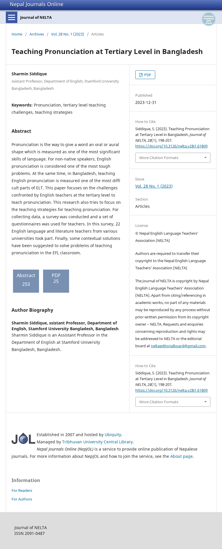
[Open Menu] (11, 17)
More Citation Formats (158, 157)
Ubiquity (113, 434)
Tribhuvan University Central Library (97, 442)
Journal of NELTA (36, 17)
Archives (36, 34)
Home (17, 34)
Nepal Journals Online (36, 4)
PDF (147, 74)
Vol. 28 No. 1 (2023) (67, 34)
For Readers (22, 490)
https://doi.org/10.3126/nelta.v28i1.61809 (171, 146)
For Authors (22, 499)
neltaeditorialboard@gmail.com (178, 345)
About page (181, 456)
